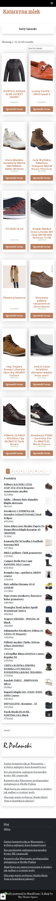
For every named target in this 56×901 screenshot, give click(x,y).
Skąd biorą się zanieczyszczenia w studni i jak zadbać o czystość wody (28, 790)
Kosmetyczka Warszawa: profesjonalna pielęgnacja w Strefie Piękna (26, 782)
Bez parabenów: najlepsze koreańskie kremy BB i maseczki (25, 774)
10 (36, 471)
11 (41, 471)
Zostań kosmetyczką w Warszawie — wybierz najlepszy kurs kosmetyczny (25, 765)
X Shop (45, 893)
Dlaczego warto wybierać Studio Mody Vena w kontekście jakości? (26, 799)
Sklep (7, 829)
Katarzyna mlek (21, 11)
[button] (52, 3)
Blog (6, 824)
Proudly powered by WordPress (21, 893)
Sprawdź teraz (14, 109)
